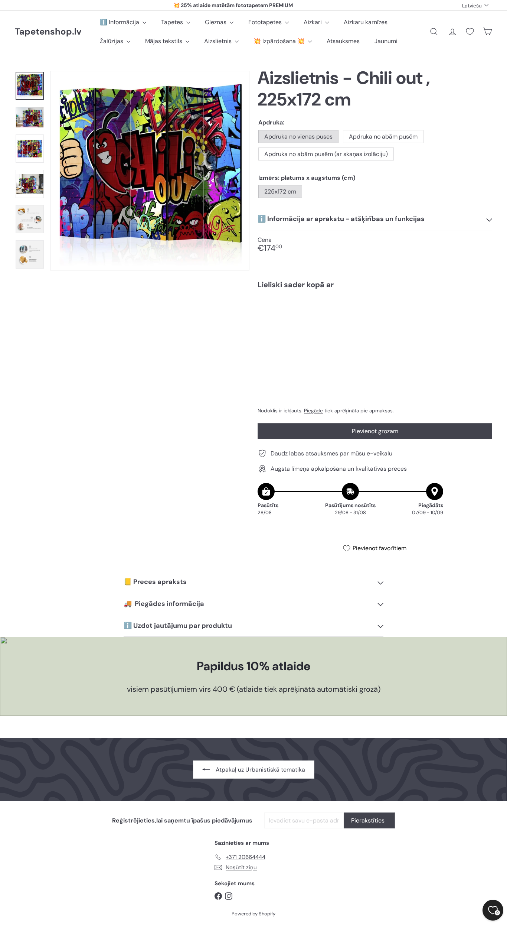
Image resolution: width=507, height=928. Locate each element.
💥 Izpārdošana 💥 (280, 41)
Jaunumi (386, 41)
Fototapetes (265, 22)
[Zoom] (149, 170)
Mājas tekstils (164, 41)
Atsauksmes (343, 41)
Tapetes (172, 22)
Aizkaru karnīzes (365, 22)
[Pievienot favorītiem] (482, 310)
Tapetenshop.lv (48, 31)
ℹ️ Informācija (120, 22)
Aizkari (313, 22)
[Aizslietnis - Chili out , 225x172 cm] (375, 320)
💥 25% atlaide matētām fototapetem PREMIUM (233, 5)
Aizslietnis (218, 41)
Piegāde (313, 411)
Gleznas (216, 22)
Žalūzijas (112, 41)
